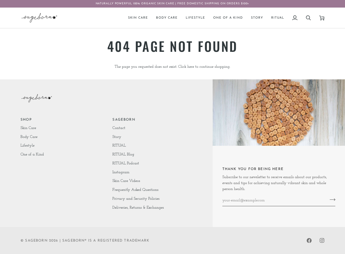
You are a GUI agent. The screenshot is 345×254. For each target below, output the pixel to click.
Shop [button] (26, 119)
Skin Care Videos (126, 181)
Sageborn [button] (123, 119)
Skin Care (28, 128)
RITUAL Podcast (125, 163)
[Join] (330, 199)
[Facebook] (309, 240)
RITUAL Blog (123, 155)
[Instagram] (322, 240)
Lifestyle (27, 146)
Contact (118, 128)
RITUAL (119, 146)
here (190, 67)
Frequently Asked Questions (135, 190)
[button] (138, 18)
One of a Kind (32, 155)
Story (116, 137)
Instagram (120, 172)
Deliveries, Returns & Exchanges (138, 208)
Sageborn (36, 240)
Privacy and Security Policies (136, 199)
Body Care (28, 137)
